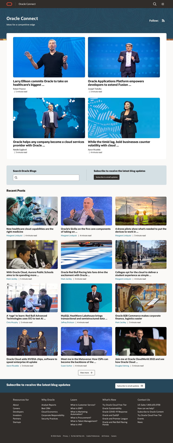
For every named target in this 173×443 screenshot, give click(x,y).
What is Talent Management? (84, 421)
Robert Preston (19, 89)
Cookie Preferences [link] (92, 436)
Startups (17, 422)
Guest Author (66, 365)
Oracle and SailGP (110, 415)
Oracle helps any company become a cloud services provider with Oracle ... (48, 143)
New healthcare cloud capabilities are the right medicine (29, 230)
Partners (17, 418)
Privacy (65, 436)
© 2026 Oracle (56, 436)
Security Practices (49, 418)
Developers (18, 411)
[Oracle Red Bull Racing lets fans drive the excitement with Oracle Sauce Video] (86, 254)
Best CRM (45, 408)
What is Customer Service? (83, 404)
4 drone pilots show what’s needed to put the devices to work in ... (140, 230)
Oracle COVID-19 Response (114, 411)
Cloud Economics (49, 411)
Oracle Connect (27, 4)
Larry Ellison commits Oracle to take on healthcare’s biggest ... (40, 82)
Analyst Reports (48, 404)
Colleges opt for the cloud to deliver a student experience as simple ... (136, 274)
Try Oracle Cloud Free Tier (114, 404)
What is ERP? (77, 408)
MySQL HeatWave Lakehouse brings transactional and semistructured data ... (84, 317)
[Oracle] (9, 4)
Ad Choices (105, 436)
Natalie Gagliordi (20, 149)
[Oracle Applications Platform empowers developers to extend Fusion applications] (124, 57)
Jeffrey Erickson (67, 322)
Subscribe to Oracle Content (151, 411)
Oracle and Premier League (115, 418)
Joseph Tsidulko (95, 89)
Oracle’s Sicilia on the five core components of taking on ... (86, 230)
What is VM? (76, 424)
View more (84, 373)
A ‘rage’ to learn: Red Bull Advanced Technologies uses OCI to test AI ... (26, 317)
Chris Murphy (12, 322)
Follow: (154, 20)
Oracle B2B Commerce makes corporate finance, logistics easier (138, 317)
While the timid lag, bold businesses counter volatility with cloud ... (119, 143)
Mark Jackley (11, 279)
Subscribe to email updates (107, 177)
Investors (17, 415)
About (16, 404)
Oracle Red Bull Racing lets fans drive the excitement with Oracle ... (84, 274)
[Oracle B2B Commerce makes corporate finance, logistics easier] (141, 297)
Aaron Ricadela (94, 149)
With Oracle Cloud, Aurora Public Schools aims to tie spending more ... (29, 274)
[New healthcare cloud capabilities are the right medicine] (32, 211)
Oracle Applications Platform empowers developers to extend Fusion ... (116, 82)
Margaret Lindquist (14, 235)
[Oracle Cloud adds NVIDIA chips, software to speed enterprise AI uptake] (32, 341)
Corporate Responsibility (52, 415)
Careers (16, 408)
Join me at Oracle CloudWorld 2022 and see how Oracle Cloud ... (139, 360)
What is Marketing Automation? (79, 412)
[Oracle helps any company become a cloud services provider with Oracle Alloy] (49, 118)
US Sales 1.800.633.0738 (149, 404)
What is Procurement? (81, 417)
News (140, 422)
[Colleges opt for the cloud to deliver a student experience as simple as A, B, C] (141, 254)
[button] (155, 4)
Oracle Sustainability (112, 408)
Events (141, 418)
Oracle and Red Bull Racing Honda (114, 423)
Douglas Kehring (122, 365)
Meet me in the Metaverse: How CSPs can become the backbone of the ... (84, 360)
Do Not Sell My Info (77, 436)
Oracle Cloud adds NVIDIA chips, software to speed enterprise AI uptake (31, 360)
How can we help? (146, 408)
